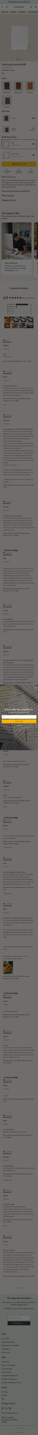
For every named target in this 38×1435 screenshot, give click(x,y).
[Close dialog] (35, 687)
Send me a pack (19, 721)
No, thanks (19, 725)
